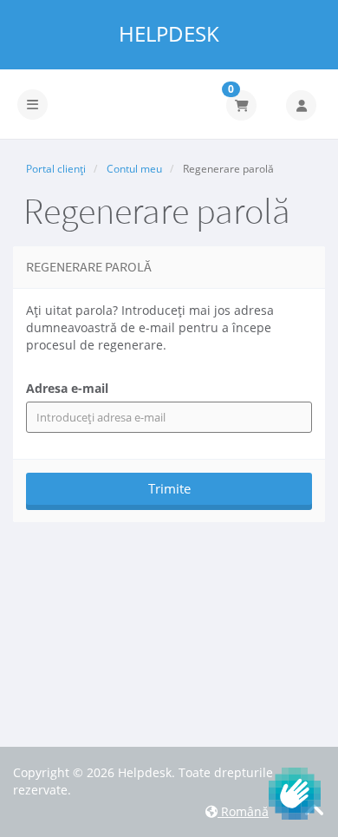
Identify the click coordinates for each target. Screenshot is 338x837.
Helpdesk (169, 34)
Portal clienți (56, 168)
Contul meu (134, 168)
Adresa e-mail (67, 388)
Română (243, 811)
